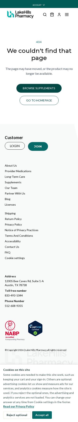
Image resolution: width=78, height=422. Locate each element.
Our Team (11, 187)
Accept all (42, 415)
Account (37, 5)
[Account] (59, 14)
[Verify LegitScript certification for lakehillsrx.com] (35, 328)
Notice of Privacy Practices (21, 230)
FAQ (7, 252)
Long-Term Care (15, 176)
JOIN (38, 146)
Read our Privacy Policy (18, 406)
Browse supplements (39, 88)
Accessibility (13, 241)
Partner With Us (15, 193)
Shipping (10, 213)
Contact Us (12, 246)
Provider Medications (18, 171)
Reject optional (17, 415)
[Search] (44, 14)
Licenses (10, 204)
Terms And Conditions (19, 235)
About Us (11, 165)
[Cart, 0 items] (52, 14)
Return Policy (13, 219)
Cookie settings (15, 258)
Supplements (13, 182)
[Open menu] (67, 15)
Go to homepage (39, 100)
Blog (7, 199)
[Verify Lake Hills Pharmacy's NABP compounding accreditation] (15, 331)
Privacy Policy (13, 224)
